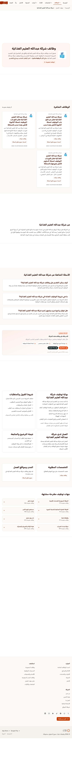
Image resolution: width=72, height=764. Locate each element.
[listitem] (68, 713)
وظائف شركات (57, 138)
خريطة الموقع (66, 707)
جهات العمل (59, 8)
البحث (11, 3)
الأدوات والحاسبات (65, 674)
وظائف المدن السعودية (28, 677)
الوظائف (56, 2)
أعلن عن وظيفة (62, 719)
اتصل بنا (68, 700)
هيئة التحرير (67, 697)
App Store (5, 731)
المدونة (27, 3)
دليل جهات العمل (30, 681)
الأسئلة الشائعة (66, 703)
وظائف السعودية (30, 667)
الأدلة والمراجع (66, 671)
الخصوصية (9, 733)
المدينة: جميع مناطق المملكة (54, 142)
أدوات (34, 3)
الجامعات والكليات (30, 684)
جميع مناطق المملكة (27, 478)
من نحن (68, 693)
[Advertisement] (36, 23)
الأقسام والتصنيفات (29, 674)
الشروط (4, 733)
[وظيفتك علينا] (66, 730)
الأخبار (21, 3)
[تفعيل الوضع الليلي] (16, 2)
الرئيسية (65, 3)
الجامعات (47, 3)
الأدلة (40, 3)
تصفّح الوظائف (4, 2)
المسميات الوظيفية (29, 671)
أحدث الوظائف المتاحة (64, 667)
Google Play (14, 731)
